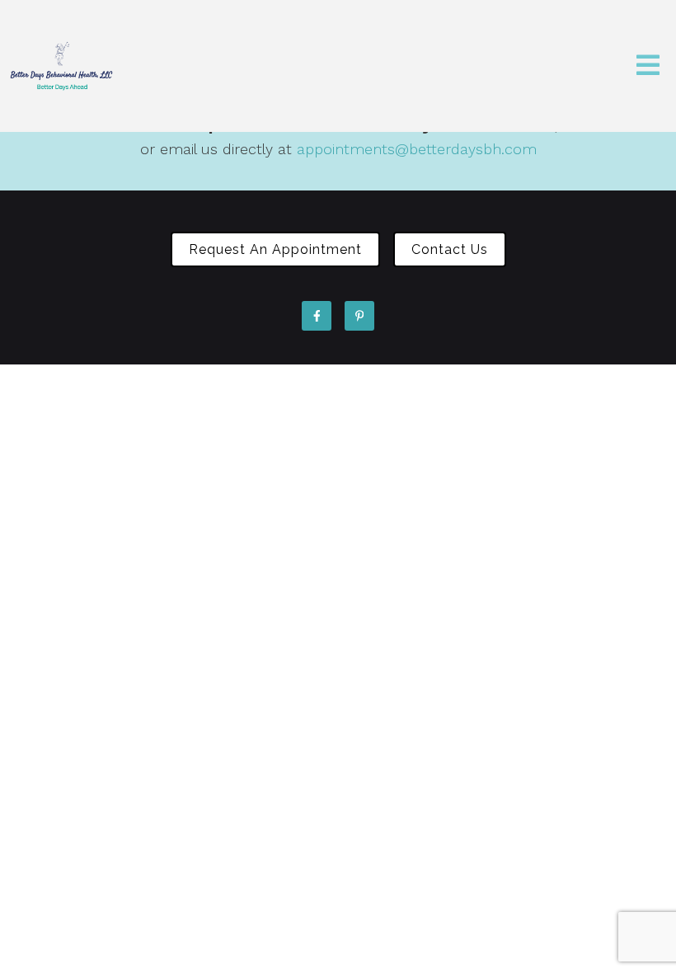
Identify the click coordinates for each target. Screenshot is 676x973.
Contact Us (449, 249)
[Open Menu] (648, 66)
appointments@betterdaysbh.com (417, 148)
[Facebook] (316, 316)
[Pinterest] (359, 316)
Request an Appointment (275, 249)
